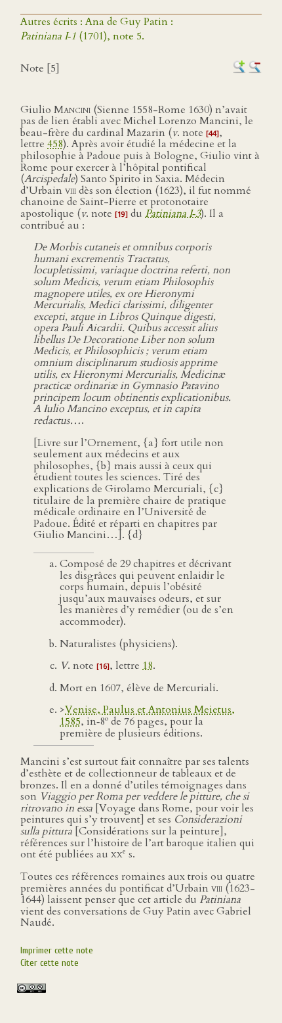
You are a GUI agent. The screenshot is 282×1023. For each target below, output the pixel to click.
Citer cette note (49, 962)
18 (147, 665)
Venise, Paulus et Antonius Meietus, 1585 (147, 715)
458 (55, 144)
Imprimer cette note (56, 950)
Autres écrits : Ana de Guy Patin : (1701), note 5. (96, 28)
